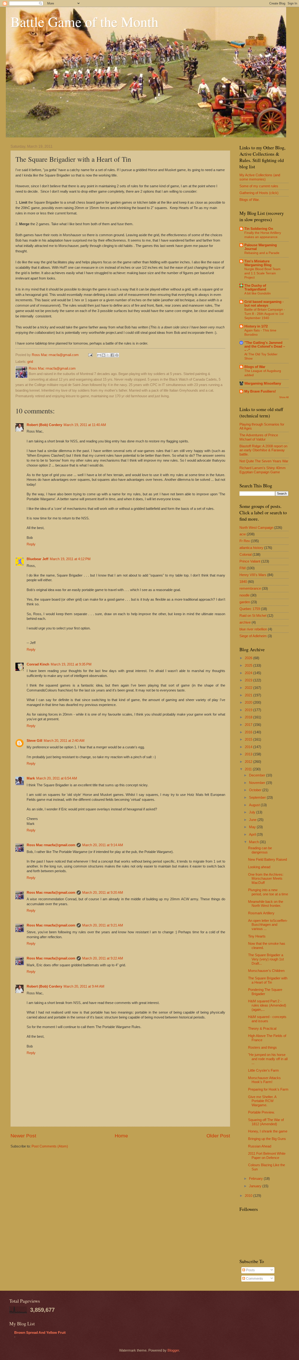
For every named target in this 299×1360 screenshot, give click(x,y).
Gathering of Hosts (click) (258, 193)
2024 (249, 673)
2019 (249, 710)
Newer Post (23, 1135)
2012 (249, 762)
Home (121, 1135)
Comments (254, 1278)
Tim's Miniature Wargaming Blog (257, 263)
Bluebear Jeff (37, 559)
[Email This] (99, 355)
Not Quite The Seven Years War (263, 461)
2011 (249, 769)
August (255, 805)
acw (242, 534)
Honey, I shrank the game (267, 1131)
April (253, 834)
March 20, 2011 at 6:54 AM (56, 778)
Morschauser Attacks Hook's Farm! (264, 1080)
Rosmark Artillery (261, 913)
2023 (249, 680)
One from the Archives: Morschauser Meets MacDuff (265, 879)
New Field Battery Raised (267, 859)
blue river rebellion (253, 629)
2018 (249, 717)
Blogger (173, 1350)
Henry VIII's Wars (252, 575)
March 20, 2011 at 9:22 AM (102, 958)
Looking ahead (259, 867)
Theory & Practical (262, 1028)
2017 (249, 725)
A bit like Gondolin (257, 293)
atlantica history (251, 548)
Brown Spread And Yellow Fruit (40, 1332)
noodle (244, 595)
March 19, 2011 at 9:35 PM (71, 664)
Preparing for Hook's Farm (268, 1089)
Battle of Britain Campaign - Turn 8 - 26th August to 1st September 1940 (264, 314)
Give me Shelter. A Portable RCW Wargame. (262, 1101)
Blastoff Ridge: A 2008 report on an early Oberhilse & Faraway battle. (263, 450)
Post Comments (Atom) (50, 1146)
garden (244, 602)
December (257, 775)
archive (245, 622)
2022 (249, 688)
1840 (243, 582)
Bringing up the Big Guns (267, 1139)
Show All (283, 397)
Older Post (218, 1135)
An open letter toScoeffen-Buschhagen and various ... (268, 925)
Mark (31, 778)
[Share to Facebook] (112, 355)
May (253, 827)
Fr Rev (244, 541)
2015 (249, 739)
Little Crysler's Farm (263, 1070)
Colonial (245, 554)
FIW (242, 568)
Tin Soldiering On (258, 229)
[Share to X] (108, 355)
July (252, 812)
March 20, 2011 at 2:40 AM (64, 740)
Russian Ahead (259, 1146)
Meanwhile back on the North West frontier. (265, 904)
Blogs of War (254, 367)
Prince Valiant (249, 561)
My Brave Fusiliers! (260, 391)
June (253, 820)
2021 (249, 695)
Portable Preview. (261, 1112)
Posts (250, 1270)
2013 (249, 754)
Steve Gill (34, 740)
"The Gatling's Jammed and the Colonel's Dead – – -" (264, 346)
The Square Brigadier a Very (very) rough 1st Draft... (266, 959)
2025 (249, 665)
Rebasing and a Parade (261, 253)
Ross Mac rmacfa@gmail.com (51, 845)
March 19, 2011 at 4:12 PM (70, 559)
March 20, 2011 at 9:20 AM (102, 892)
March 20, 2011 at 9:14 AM (102, 845)
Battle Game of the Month (84, 21)
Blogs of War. (249, 200)
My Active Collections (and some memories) (259, 177)
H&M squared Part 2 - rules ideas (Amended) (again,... (267, 1005)
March (254, 842)
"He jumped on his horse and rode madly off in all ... (268, 1059)
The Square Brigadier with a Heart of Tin (267, 980)
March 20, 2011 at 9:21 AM (102, 925)
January (255, 1186)
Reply (31, 544)
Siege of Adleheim (253, 636)
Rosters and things (262, 1047)
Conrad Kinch (38, 664)
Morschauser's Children (266, 971)
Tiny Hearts (257, 936)
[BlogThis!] (103, 355)
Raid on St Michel (252, 616)
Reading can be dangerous (260, 850)
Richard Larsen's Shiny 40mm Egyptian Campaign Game (262, 470)
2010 (249, 1196)
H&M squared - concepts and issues (267, 1019)
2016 (249, 732)
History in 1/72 (256, 326)
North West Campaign (256, 527)
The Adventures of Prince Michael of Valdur (258, 437)
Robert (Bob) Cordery (44, 425)
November (257, 783)
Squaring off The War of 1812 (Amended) (266, 1122)
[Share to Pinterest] (116, 355)
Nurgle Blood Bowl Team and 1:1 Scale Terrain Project (262, 273)
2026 (249, 658)
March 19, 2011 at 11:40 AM (85, 425)
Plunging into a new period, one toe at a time (268, 892)
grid (30, 362)
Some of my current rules (258, 186)
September (258, 797)
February (256, 1178)
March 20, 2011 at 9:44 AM (84, 986)
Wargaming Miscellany (262, 383)
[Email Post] (89, 355)
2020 (249, 702)
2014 (249, 747)
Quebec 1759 (249, 609)
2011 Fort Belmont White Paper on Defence (266, 1156)
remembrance (250, 588)
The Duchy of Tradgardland (255, 287)
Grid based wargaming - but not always (264, 303)
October (255, 790)
